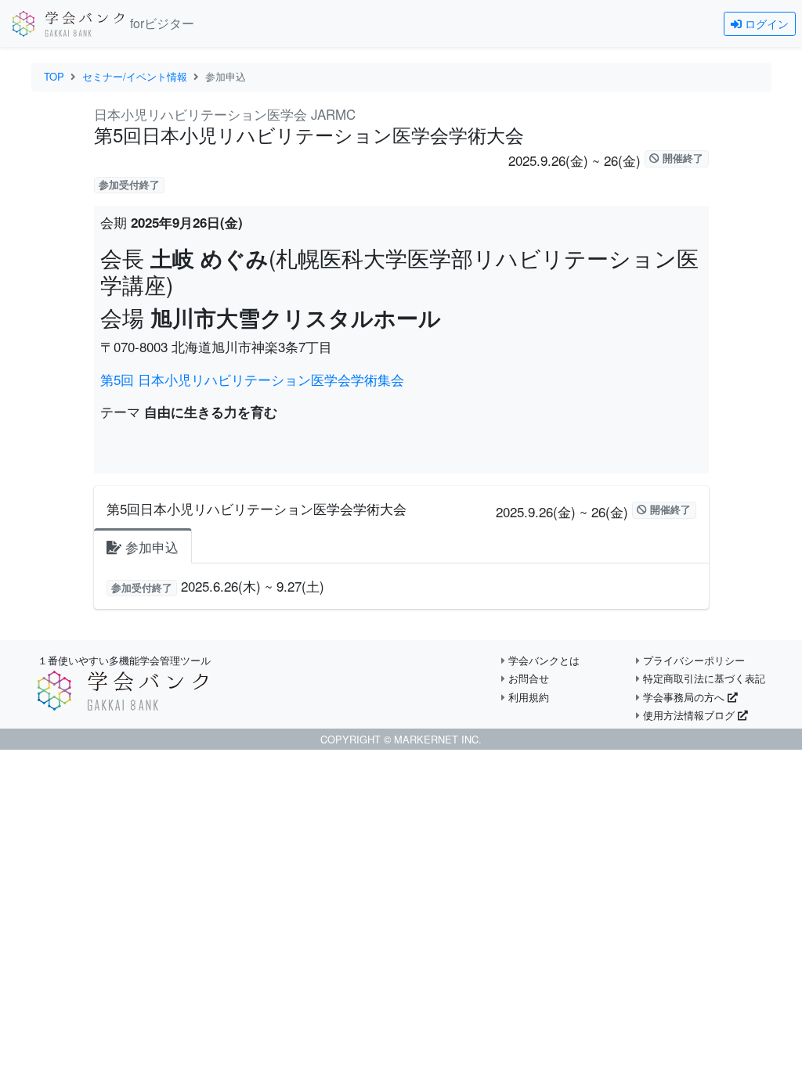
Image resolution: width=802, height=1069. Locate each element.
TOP (54, 76)
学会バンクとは (542, 660)
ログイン (765, 23)
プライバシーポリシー (692, 660)
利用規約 (527, 696)
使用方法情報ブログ (689, 714)
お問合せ (527, 678)
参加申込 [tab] (150, 546)
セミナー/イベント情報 (134, 76)
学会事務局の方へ (684, 696)
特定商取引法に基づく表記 (702, 678)
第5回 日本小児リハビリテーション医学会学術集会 (252, 379)
